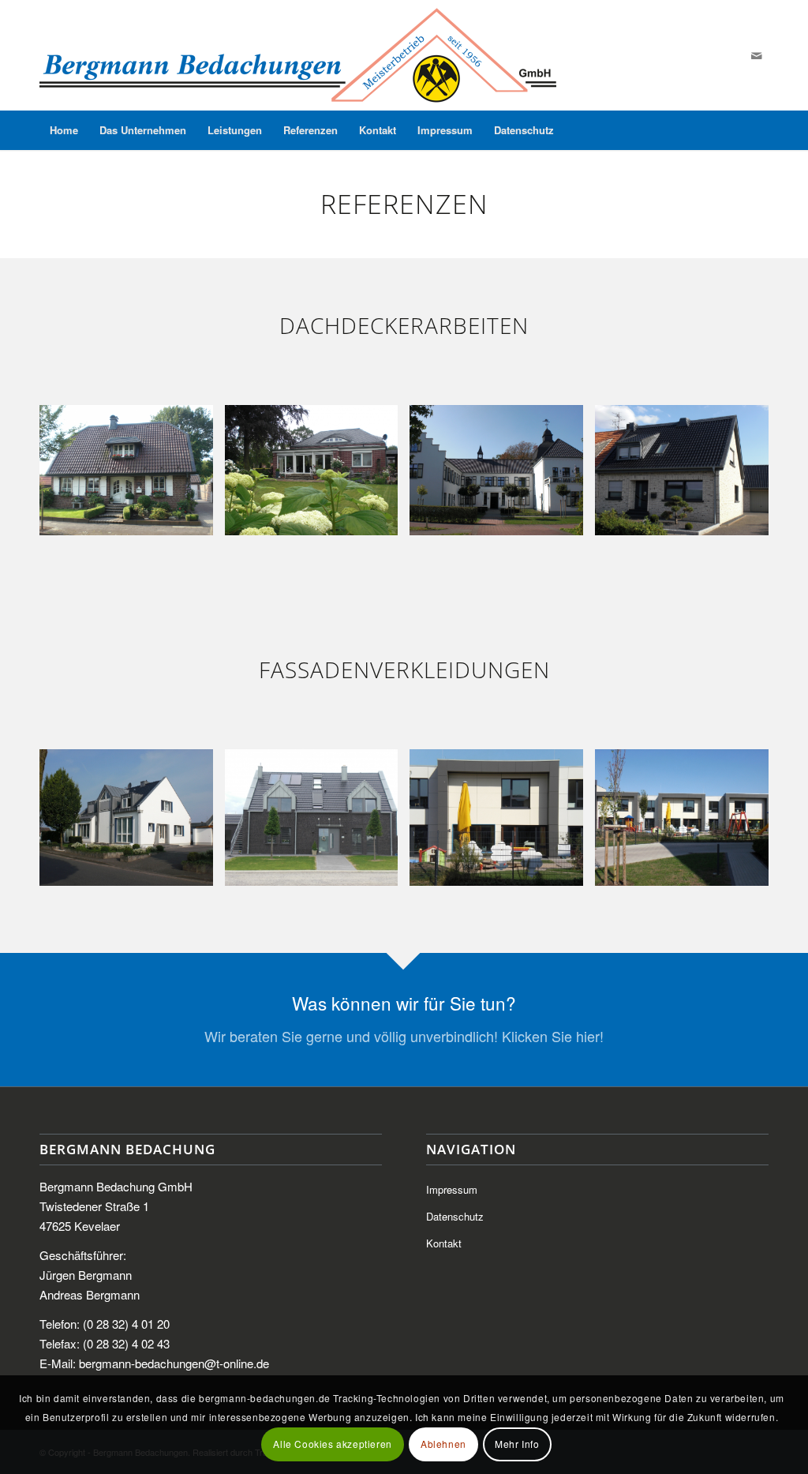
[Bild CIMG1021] (132, 823)
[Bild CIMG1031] (317, 476)
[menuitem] (63, 130)
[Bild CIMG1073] (687, 476)
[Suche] (758, 130)
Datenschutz (455, 1216)
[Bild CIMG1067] (502, 823)
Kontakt (444, 1243)
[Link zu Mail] (757, 55)
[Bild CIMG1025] (317, 823)
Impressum (451, 1189)
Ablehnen (443, 1443)
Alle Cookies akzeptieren (332, 1443)
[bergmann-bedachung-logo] (297, 55)
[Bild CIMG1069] (502, 476)
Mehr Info (517, 1443)
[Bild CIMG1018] (132, 476)
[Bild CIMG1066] (687, 823)
